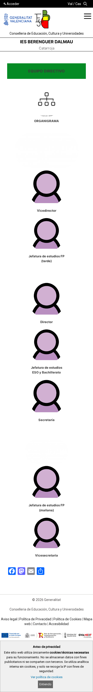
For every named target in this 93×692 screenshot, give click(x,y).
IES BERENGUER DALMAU (46, 41)
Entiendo (45, 684)
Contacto (40, 624)
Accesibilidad (59, 624)
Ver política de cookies (46, 677)
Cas (78, 4)
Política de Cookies (67, 619)
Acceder (13, 4)
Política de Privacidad (35, 619)
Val (70, 4)
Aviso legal (9, 619)
